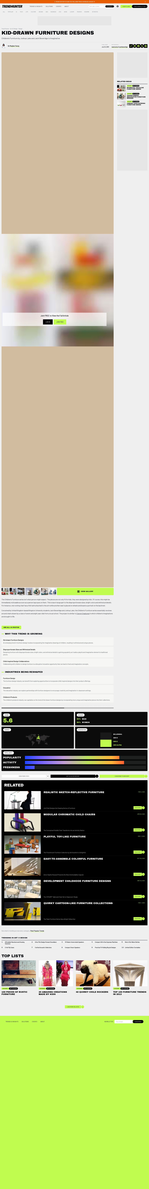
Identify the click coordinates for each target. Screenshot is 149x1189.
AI (16, 11)
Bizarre (86, 11)
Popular (10, 11)
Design (41, 11)
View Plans (126, 6)
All (4, 11)
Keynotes (95, 11)
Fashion (79, 11)
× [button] (145, 2)
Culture (33, 11)
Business (53, 11)
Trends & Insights (36, 6)
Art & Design (13, 29)
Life (27, 11)
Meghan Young (14, 46)
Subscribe (138, 1021)
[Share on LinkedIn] (135, 46)
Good (65, 11)
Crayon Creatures (83, 613)
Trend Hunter (5, 29)
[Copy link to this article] (131, 46)
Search (109, 6)
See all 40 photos (11, 627)
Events (58, 6)
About (66, 6)
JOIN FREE (60, 322)
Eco (60, 11)
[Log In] (117, 6)
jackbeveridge (124, 47)
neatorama (115, 47)
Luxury (72, 11)
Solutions (49, 6)
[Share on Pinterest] (145, 46)
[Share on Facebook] (138, 46)
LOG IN (48, 322)
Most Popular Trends (37, 931)
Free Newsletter (139, 6)
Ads (47, 11)
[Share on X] (142, 46)
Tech (21, 11)
